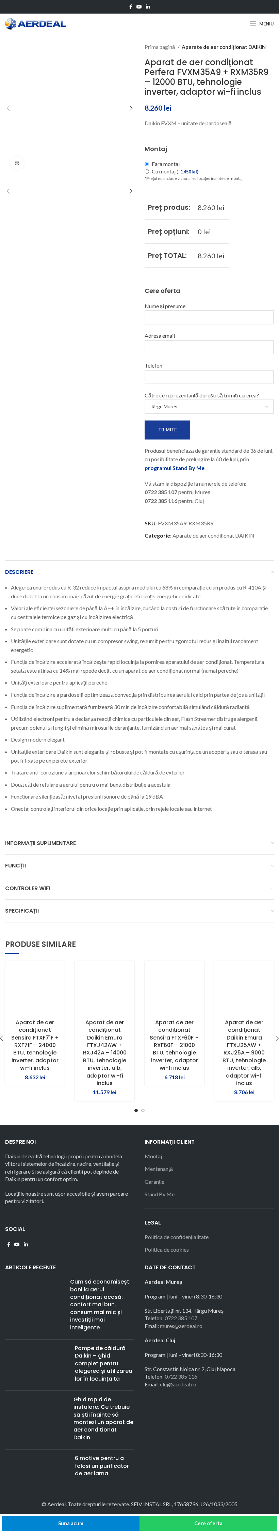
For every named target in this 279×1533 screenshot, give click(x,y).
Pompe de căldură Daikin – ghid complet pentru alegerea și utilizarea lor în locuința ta (103, 1363)
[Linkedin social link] (148, 6)
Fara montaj (166, 164)
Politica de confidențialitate (177, 1237)
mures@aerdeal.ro (181, 1326)
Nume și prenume (165, 306)
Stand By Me (160, 1194)
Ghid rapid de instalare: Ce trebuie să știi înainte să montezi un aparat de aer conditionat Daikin (103, 1418)
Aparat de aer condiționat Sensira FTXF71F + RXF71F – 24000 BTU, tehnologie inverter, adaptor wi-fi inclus (35, 1045)
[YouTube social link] (139, 6)
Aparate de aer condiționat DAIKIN (224, 47)
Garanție (154, 1181)
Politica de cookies (167, 1249)
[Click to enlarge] (17, 163)
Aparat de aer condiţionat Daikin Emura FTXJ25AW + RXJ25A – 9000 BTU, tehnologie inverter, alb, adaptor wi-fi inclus (244, 1052)
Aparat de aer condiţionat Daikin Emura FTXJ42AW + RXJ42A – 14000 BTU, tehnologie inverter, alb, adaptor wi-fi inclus (105, 1052)
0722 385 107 (181, 1318)
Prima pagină (160, 47)
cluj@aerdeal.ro (178, 1384)
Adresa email (160, 335)
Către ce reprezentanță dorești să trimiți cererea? (202, 395)
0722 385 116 (181, 1376)
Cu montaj (175, 171)
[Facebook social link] (130, 6)
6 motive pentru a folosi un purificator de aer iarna (102, 1465)
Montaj (153, 1156)
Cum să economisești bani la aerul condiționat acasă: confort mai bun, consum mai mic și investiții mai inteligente (100, 1304)
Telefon (153, 365)
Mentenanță (159, 1168)
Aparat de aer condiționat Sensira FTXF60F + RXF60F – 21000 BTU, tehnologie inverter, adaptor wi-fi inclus (174, 1045)
